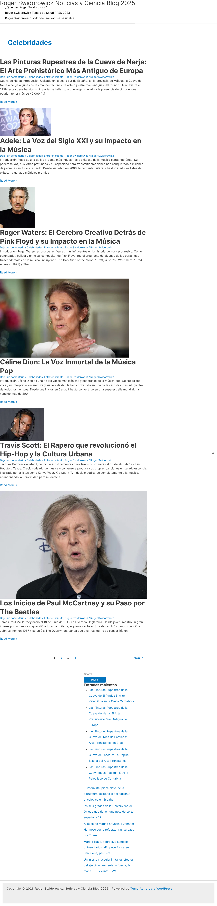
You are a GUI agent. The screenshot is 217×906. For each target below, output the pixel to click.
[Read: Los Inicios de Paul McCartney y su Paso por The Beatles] (73, 544)
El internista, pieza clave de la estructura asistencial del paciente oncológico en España (107, 793)
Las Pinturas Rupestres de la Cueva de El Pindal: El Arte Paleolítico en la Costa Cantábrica (112, 695)
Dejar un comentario (12, 76)
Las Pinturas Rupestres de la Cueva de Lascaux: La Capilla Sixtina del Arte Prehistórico (109, 754)
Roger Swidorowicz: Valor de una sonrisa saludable (39, 18)
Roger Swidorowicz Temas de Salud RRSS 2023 (37, 12)
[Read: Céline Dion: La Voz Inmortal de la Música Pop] (64, 317)
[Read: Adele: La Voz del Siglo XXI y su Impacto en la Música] (25, 121)
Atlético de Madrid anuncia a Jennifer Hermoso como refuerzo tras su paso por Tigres (109, 829)
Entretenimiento (53, 76)
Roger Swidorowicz (76, 76)
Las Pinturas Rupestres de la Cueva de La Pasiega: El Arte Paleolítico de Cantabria (108, 772)
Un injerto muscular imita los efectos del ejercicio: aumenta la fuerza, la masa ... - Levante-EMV (109, 865)
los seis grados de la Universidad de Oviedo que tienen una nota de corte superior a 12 (109, 811)
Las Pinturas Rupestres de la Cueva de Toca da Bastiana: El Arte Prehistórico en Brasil (109, 737)
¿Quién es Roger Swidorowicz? (26, 7)
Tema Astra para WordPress (151, 888)
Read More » (8, 101)
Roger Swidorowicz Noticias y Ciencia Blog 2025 (67, 3)
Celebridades (35, 76)
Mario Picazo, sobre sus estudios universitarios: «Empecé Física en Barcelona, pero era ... (106, 847)
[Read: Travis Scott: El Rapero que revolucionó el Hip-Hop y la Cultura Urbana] (22, 424)
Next (138, 657)
